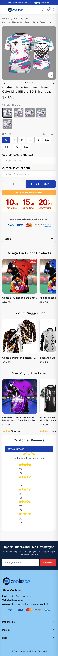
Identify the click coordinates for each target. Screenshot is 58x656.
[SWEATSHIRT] (30, 113)
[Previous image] (4, 83)
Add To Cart (41, 184)
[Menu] (4, 10)
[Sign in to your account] (53, 10)
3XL (6, 147)
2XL (47, 140)
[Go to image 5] (32, 82)
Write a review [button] (16, 448)
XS (6, 140)
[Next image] (54, 83)
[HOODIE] (41, 113)
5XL (26, 147)
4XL (16, 147)
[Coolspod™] (16, 581)
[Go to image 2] (27, 82)
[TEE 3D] (7, 113)
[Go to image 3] (29, 82)
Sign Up (47, 562)
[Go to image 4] (30, 82)
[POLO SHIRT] (19, 113)
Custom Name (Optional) (17, 154)
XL (38, 140)
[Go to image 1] (25, 82)
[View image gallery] (50, 75)
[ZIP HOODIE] (7, 124)
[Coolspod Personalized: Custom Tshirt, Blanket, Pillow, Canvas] (16, 10)
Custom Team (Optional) (17, 168)
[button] (29, 465)
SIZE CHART (49, 134)
